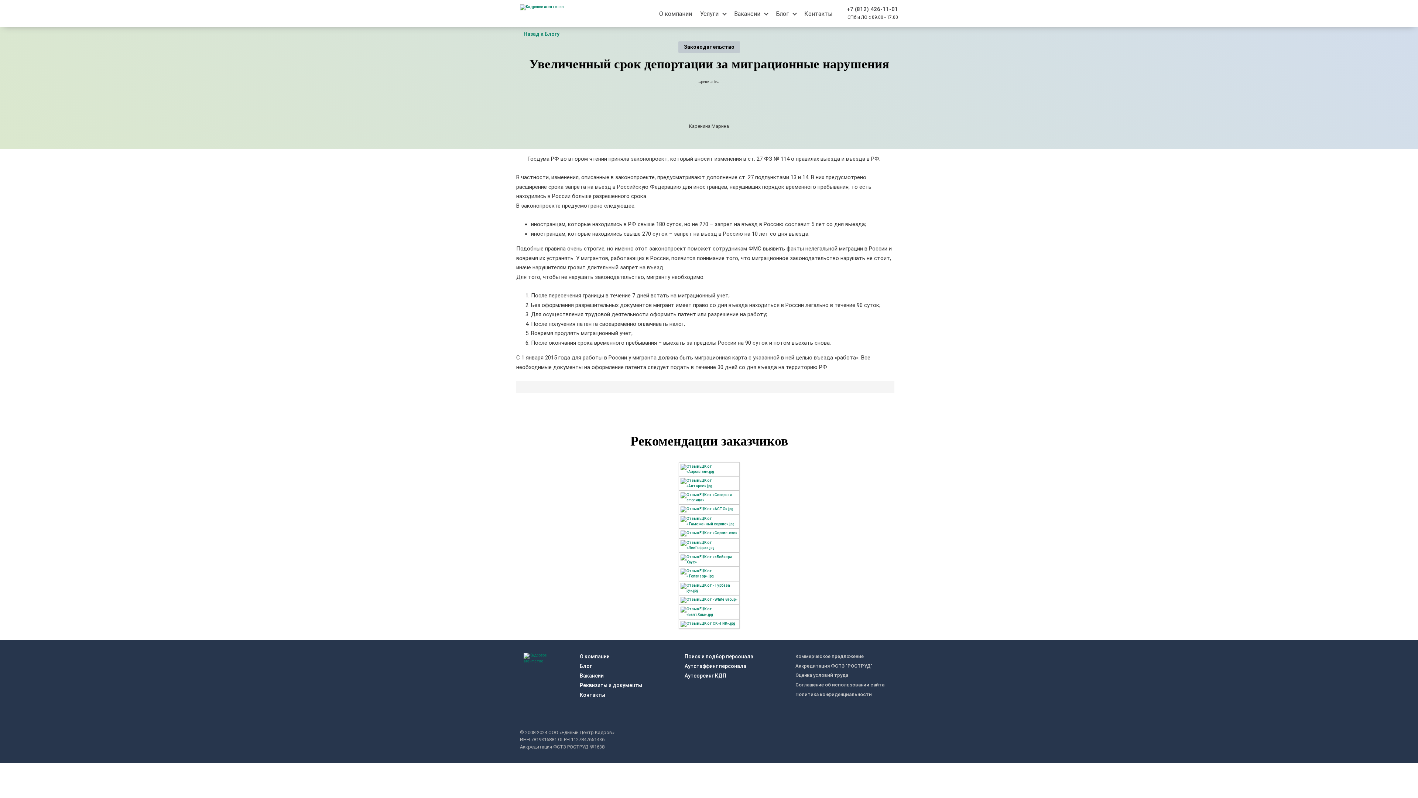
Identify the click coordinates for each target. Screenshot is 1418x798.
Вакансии (592, 676)
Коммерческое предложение (829, 656)
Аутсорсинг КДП (705, 676)
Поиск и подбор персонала (719, 656)
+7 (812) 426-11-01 (872, 9)
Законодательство (709, 47)
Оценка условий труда (821, 675)
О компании (595, 656)
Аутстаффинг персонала (715, 666)
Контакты (592, 695)
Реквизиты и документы (611, 685)
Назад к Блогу (541, 34)
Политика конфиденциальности (833, 694)
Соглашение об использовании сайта (839, 685)
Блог (586, 666)
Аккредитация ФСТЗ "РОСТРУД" (834, 666)
